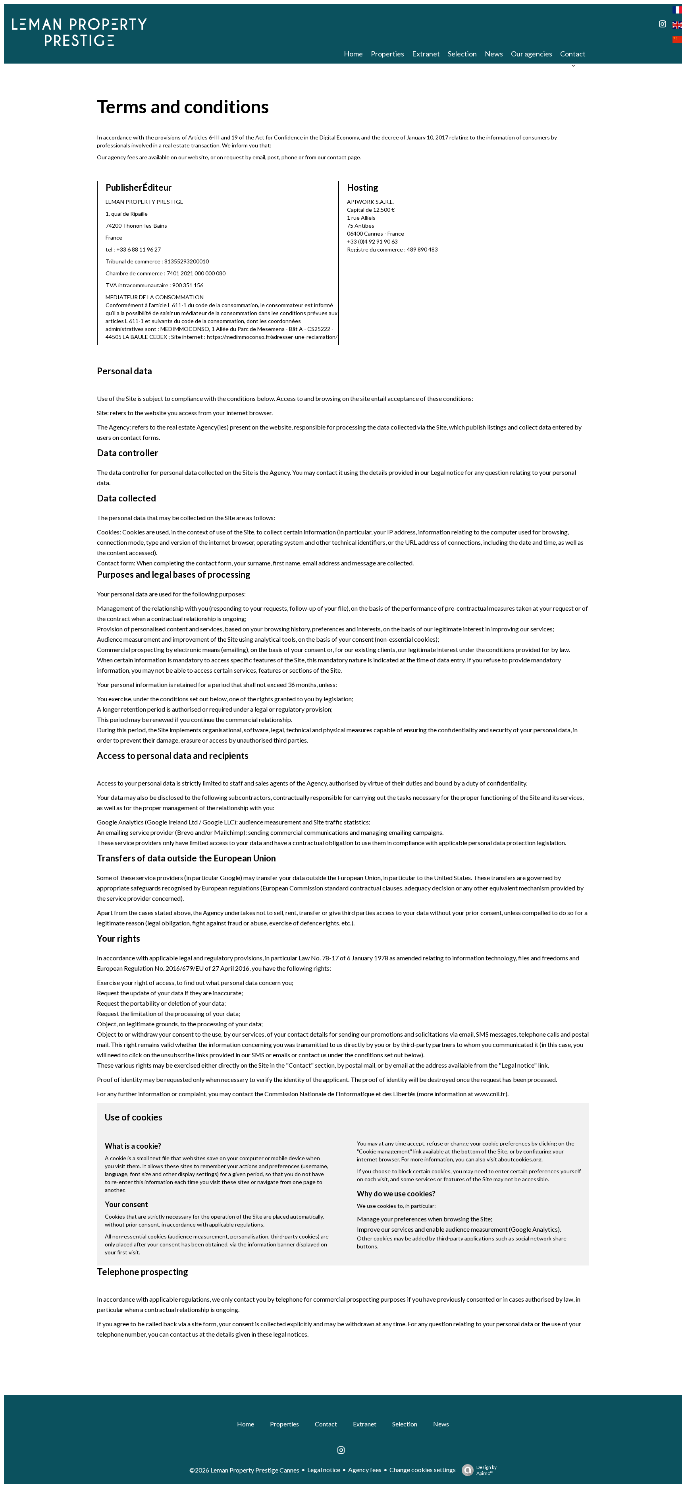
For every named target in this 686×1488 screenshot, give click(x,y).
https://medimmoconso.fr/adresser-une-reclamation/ (272, 336)
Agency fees (365, 1469)
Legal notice (323, 1469)
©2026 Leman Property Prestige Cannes (244, 1470)
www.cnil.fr (489, 1093)
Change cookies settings (422, 1469)
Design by (486, 1470)
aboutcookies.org (519, 1159)
